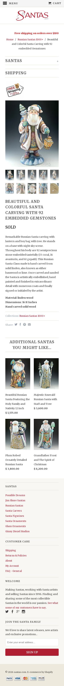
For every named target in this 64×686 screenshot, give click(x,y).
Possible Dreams (15, 495)
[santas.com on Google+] (18, 611)
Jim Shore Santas (15, 500)
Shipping (10, 550)
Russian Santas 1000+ (30, 39)
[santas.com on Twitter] (7, 611)
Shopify (49, 672)
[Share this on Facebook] (20, 324)
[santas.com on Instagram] (23, 611)
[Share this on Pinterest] (24, 324)
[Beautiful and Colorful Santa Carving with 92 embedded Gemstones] (32, 133)
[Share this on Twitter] (15, 324)
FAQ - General (13, 571)
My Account (12, 565)
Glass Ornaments (15, 526)
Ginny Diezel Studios (17, 531)
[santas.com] (32, 15)
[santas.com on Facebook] (12, 611)
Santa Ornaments (15, 521)
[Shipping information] (30, 90)
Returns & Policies (15, 555)
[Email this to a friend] (29, 324)
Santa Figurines (14, 515)
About (8, 560)
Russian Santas (14, 505)
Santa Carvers (13, 510)
